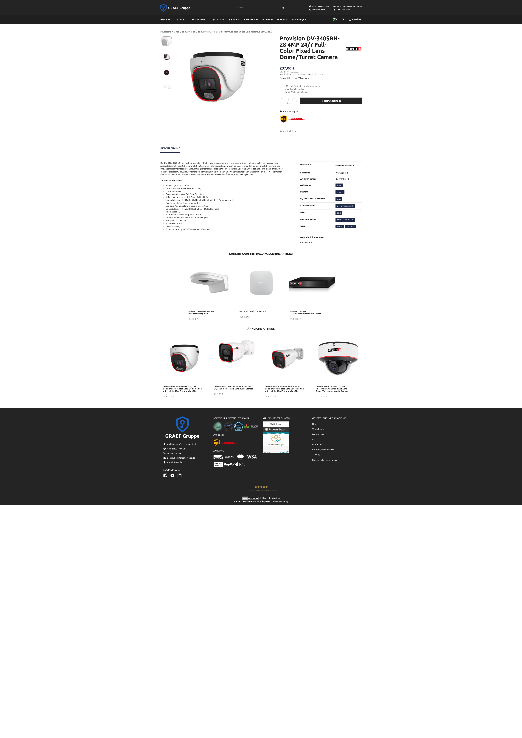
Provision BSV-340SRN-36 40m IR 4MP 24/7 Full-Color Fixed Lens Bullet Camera (233, 387)
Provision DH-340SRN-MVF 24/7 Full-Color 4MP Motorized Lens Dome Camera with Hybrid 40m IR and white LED (182, 388)
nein (339, 213)
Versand (296, 72)
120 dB (339, 227)
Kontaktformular (343, 9)
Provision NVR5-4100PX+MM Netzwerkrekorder (305, 312)
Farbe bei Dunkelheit (345, 220)
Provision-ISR (341, 172)
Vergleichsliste (319, 429)
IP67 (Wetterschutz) (345, 206)
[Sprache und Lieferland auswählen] (334, 19)
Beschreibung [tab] (170, 148)
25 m (339, 199)
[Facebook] (165, 475)
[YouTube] (172, 475)
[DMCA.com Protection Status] (251, 498)
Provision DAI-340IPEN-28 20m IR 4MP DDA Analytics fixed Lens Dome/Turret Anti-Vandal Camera (332, 388)
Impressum (317, 444)
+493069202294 (318, 9)
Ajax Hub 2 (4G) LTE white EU (253, 311)
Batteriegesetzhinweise (323, 449)
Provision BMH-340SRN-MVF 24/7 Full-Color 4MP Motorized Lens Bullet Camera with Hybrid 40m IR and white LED (284, 388)
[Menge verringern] (282, 100)
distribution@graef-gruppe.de (349, 6)
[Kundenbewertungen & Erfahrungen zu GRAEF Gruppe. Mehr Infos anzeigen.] (276, 437)
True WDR (350, 227)
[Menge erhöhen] (294, 100)
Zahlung (316, 454)
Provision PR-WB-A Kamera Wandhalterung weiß (201, 312)
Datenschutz (318, 434)
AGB (314, 439)
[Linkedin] (179, 475)
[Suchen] (283, 7)
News (314, 424)
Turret (340, 192)
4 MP (339, 185)
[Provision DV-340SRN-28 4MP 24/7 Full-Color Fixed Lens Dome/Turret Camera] (217, 77)
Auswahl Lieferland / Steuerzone (295, 78)
